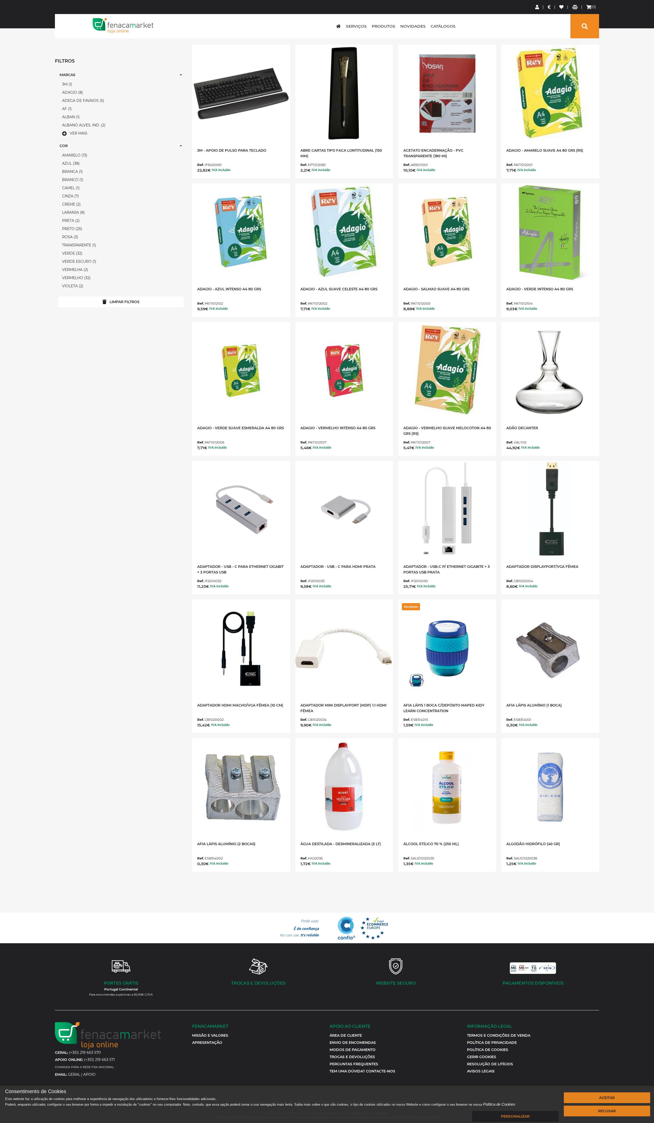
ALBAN (70, 117)
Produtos (383, 26)
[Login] (537, 7)
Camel (70, 188)
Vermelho (75, 278)
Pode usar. (299, 928)
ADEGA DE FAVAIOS (82, 100)
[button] (481, 1057)
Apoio (89, 1074)
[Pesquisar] (584, 26)
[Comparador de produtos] (575, 7)
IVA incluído (221, 170)
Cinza (70, 196)
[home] (338, 26)
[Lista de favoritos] (561, 7)
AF (66, 108)
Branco (72, 179)
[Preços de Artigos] (549, 7)
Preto (71, 228)
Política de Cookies (499, 1104)
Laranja (73, 212)
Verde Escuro (78, 261)
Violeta (72, 286)
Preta (70, 220)
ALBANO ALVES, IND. (83, 125)
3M (66, 84)
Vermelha (74, 269)
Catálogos (443, 26)
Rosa (69, 237)
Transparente (78, 245)
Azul (70, 163)
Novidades (413, 26)
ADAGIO (72, 92)
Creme (70, 204)
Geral (74, 1074)
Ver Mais (78, 133)
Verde (71, 253)
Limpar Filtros (124, 302)
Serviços (356, 26)
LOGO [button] (123, 25)
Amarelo (74, 155)
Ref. (200, 165)
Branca (71, 171)
